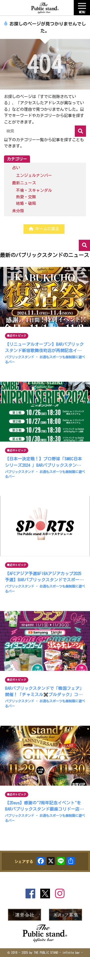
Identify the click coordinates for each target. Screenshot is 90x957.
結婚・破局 (26, 203)
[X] (51, 862)
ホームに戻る (46, 229)
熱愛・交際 (26, 197)
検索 (84, 245)
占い (16, 168)
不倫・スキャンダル (34, 190)
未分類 (18, 211)
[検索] (80, 131)
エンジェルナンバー (34, 175)
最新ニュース (24, 183)
